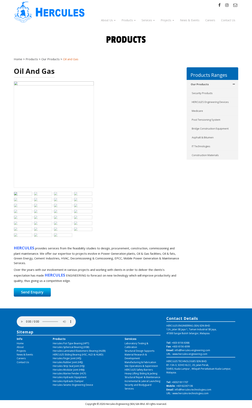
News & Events (189, 20)
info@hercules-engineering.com (192, 350)
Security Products (202, 93)
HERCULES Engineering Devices (210, 102)
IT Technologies (201, 146)
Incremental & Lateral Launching (142, 381)
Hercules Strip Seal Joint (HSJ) (68, 366)
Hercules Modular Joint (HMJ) (68, 369)
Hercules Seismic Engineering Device (73, 385)
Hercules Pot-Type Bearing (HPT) (71, 343)
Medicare (197, 111)
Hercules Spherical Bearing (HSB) (71, 347)
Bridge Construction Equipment (210, 128)
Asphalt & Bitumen (203, 137)
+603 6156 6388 (180, 342)
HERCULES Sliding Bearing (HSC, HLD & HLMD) (78, 354)
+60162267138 (184, 386)
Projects (166, 20)
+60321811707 (180, 382)
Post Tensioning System (206, 119)
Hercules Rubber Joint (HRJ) (68, 362)
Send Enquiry (32, 292)
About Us (107, 20)
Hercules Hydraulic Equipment (69, 377)
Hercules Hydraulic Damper (68, 381)
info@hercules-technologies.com (193, 389)
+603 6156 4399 (181, 346)
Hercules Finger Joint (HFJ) (67, 358)
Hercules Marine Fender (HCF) (69, 373)
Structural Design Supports (139, 350)
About (20, 347)
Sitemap (25, 332)
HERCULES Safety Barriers (139, 369)
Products (127, 20)
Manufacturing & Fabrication (140, 362)
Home (20, 343)
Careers (210, 20)
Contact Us (228, 20)
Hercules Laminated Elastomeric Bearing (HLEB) (79, 350)
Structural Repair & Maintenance (142, 377)
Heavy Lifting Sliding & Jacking (141, 373)
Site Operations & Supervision (141, 366)
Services (147, 20)
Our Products (200, 84)
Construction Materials (205, 155)
